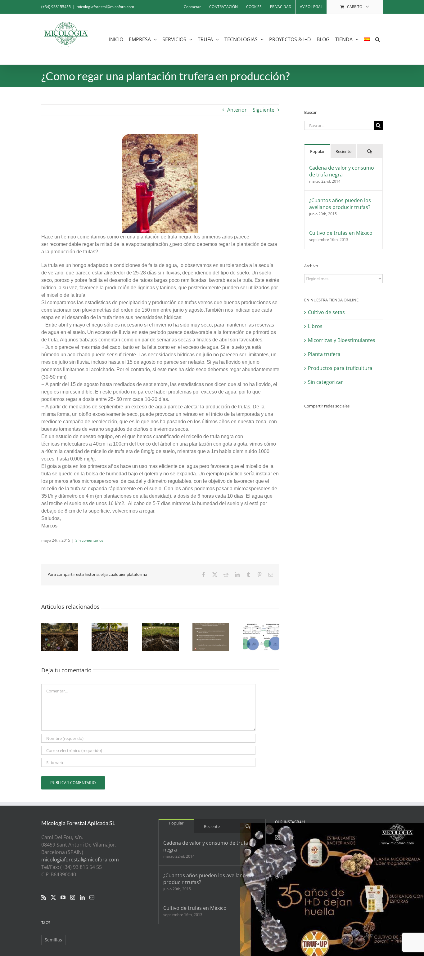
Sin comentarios (89, 540)
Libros (315, 326)
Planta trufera (324, 354)
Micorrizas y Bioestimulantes (341, 340)
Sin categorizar (325, 382)
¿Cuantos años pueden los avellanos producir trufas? (340, 204)
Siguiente (263, 109)
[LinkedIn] (82, 897)
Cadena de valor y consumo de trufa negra (341, 171)
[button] (377, 39)
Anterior (237, 109)
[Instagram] (72, 897)
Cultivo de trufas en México (340, 232)
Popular (317, 151)
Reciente (343, 151)
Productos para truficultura (340, 368)
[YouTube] (63, 897)
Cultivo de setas (326, 312)
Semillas (53, 940)
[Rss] (43, 897)
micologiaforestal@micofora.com (105, 6)
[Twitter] (53, 897)
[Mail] (91, 897)
